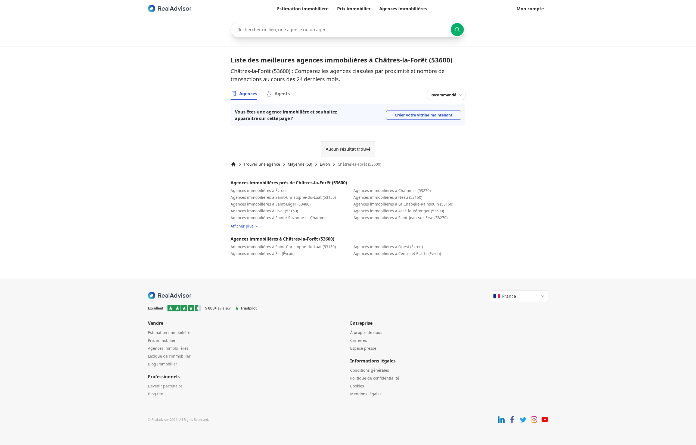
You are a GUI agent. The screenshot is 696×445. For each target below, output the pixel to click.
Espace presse (363, 348)
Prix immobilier (354, 9)
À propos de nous (366, 332)
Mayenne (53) (300, 164)
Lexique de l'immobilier (169, 356)
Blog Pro (155, 393)
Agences (248, 94)
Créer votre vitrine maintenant (423, 115)
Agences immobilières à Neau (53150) (387, 197)
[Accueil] (233, 164)
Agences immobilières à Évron (258, 190)
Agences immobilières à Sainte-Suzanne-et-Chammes (279, 217)
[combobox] (348, 29)
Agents (282, 94)
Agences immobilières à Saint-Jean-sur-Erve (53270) (400, 217)
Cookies (357, 386)
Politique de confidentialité (374, 378)
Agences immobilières (403, 9)
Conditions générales (369, 370)
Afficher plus (242, 226)
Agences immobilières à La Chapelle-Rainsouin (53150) (403, 204)
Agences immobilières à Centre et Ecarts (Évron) (397, 253)
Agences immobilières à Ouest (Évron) (388, 246)
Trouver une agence (262, 164)
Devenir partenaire (165, 386)
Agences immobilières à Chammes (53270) (392, 190)
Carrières (358, 340)
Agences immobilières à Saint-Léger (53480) (270, 204)
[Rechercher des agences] (457, 29)
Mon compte (530, 9)
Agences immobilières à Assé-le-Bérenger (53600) (398, 210)
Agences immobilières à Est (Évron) (262, 253)
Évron (325, 164)
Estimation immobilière (302, 9)
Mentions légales (365, 393)
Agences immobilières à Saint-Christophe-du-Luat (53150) (283, 197)
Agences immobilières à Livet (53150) (264, 210)
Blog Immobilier (162, 364)
